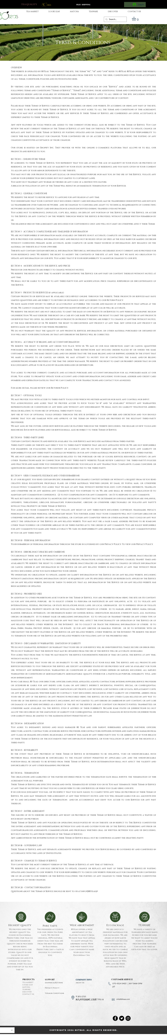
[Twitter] (121, 1018)
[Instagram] (128, 1018)
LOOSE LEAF (27, 985)
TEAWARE (26, 989)
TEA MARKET (27, 982)
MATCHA (26, 987)
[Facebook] (115, 1018)
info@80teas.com (123, 999)
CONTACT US (28, 994)
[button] (136, 19)
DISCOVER (27, 992)
